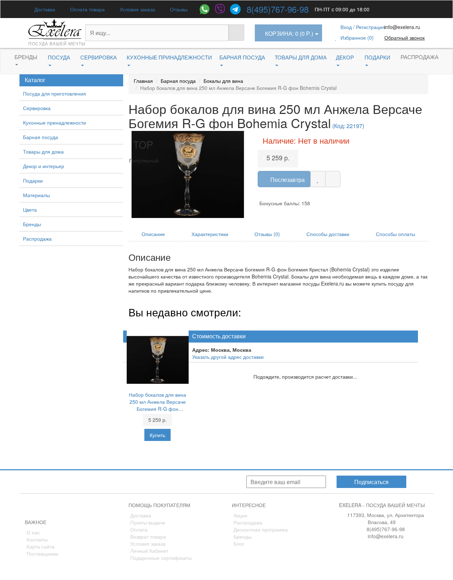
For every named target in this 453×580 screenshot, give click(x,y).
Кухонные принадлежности (54, 122)
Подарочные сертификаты (161, 557)
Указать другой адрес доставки (228, 356)
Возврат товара (148, 536)
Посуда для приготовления (54, 93)
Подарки (33, 180)
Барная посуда (40, 136)
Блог (239, 543)
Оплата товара (87, 9)
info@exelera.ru (402, 26)
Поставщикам (42, 553)
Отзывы (178, 9)
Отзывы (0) (267, 233)
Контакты (37, 539)
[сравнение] (332, 179)
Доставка (44, 9)
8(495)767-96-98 (278, 9)
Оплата (139, 529)
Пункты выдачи (147, 522)
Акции (240, 515)
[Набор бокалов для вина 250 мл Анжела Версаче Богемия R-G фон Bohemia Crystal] (187, 174)
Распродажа (419, 57)
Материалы (36, 195)
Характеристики (209, 233)
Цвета (30, 209)
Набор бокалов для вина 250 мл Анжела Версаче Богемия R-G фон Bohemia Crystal (157, 401)
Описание (153, 233)
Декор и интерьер (43, 166)
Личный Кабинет (149, 550)
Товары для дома (43, 151)
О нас (33, 532)
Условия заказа (136, 9)
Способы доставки (327, 233)
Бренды (26, 57)
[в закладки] (318, 179)
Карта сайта (41, 546)
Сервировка (37, 107)
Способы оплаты (395, 233)
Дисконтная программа (261, 529)
